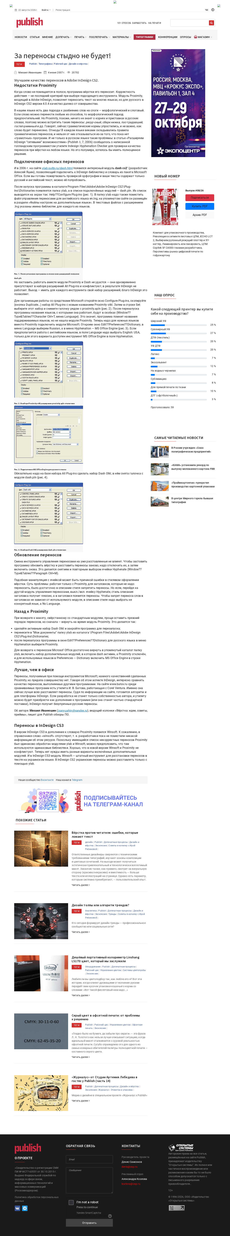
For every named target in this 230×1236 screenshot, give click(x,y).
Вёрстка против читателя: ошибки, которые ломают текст (105, 834)
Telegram (77, 779)
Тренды (112, 914)
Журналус (103, 1090)
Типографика (46, 64)
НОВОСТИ (21, 37)
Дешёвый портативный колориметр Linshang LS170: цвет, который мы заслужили (105, 959)
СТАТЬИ (35, 37)
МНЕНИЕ (47, 37)
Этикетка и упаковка (122, 1090)
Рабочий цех (61, 64)
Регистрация (63, 10)
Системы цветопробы (134, 970)
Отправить (89, 1222)
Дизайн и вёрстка (78, 64)
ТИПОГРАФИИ (144, 37)
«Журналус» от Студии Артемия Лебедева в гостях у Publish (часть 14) (104, 1079)
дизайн (89, 842)
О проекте (23, 1158)
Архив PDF (200, 215)
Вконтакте (47, 779)
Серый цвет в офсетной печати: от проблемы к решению (106, 1017)
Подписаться (200, 197)
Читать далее (80, 885)
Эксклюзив (101, 845)
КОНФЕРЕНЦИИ (167, 37)
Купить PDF (200, 206)
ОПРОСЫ (185, 37)
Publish (33, 64)
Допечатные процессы (116, 842)
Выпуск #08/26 (194, 190)
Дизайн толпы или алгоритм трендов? (100, 905)
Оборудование (92, 966)
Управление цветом (110, 970)
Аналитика (91, 910)
